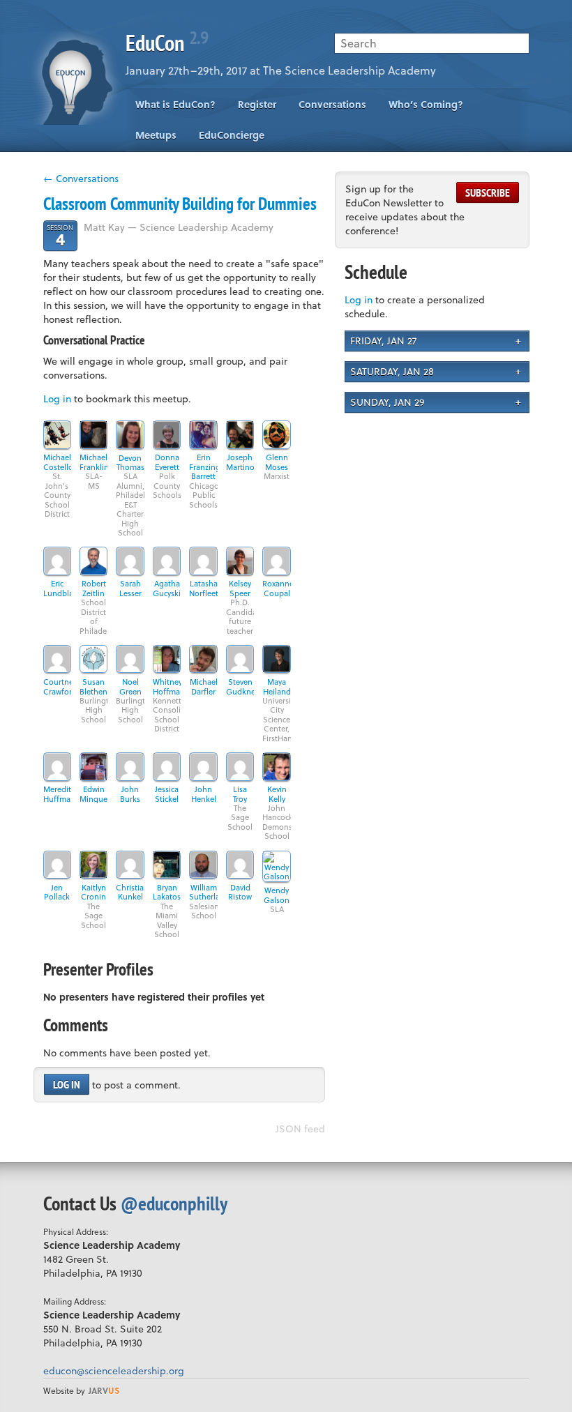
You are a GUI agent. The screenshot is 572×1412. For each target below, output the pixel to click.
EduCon (167, 42)
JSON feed (300, 1128)
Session (60, 235)
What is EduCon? (175, 104)
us (104, 1390)
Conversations (332, 104)
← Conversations (81, 178)
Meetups (155, 135)
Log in (57, 398)
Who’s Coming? (426, 104)
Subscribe (487, 192)
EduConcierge (231, 135)
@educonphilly (174, 1203)
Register (257, 104)
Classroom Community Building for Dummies (180, 203)
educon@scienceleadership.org (113, 1370)
